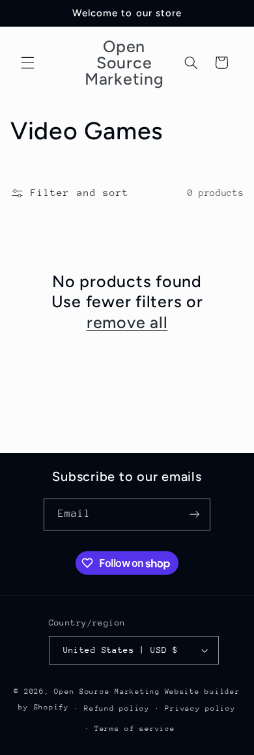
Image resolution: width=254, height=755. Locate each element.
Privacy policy (200, 708)
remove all (127, 322)
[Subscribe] (195, 514)
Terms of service (134, 728)
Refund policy (117, 708)
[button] (27, 62)
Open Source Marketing (107, 691)
